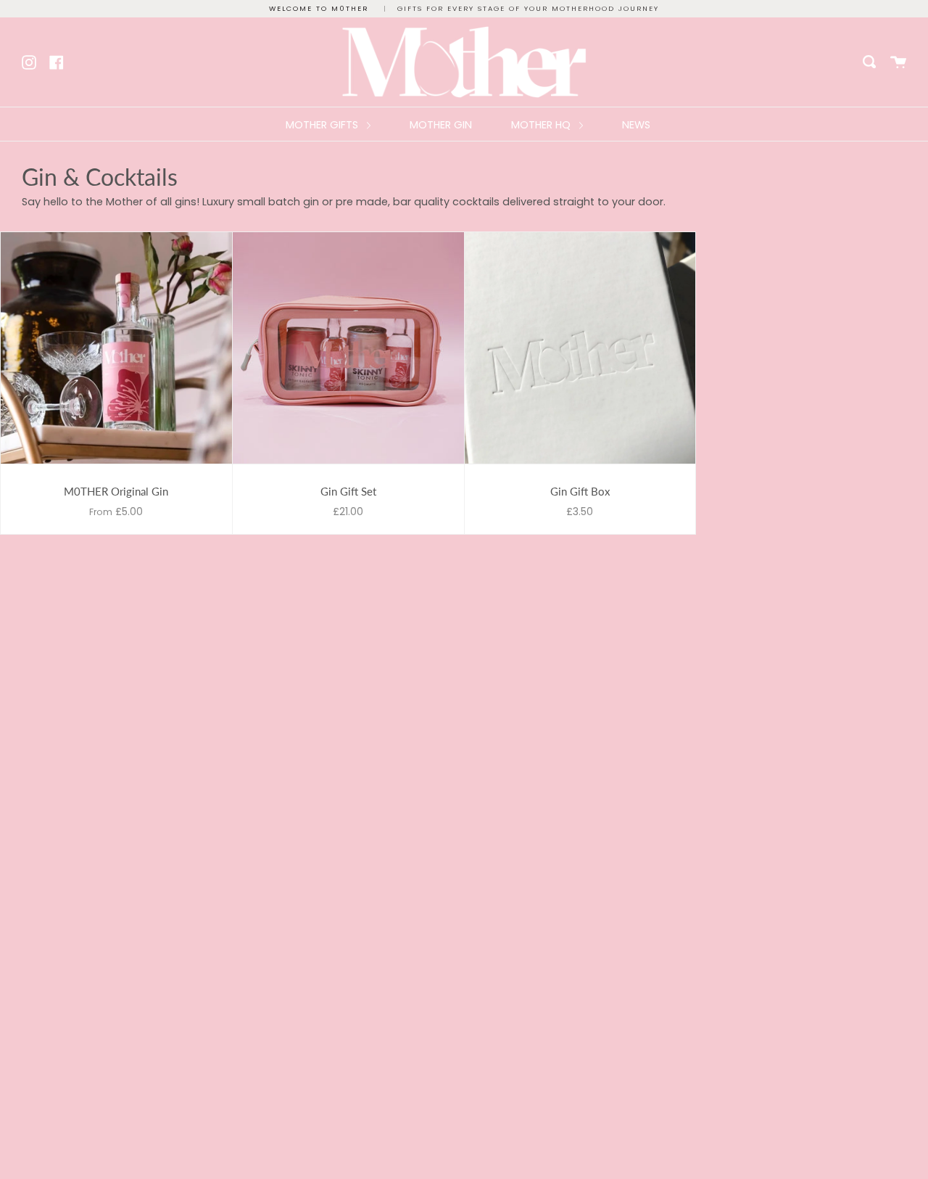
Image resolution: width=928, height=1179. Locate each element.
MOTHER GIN (441, 125)
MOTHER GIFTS (323, 125)
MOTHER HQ (542, 125)
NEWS (636, 125)
